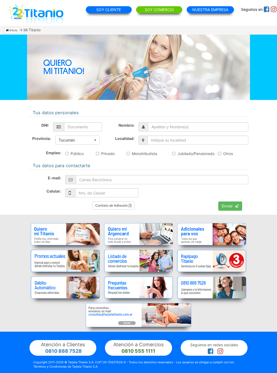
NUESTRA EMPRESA (210, 9)
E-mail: (54, 178)
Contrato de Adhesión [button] (112, 205)
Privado (108, 153)
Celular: (54, 191)
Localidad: (124, 138)
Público (77, 153)
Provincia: (41, 138)
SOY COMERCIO (159, 9)
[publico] (65, 234)
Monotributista (144, 153)
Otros (228, 153)
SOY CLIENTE (108, 9)
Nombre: (126, 125)
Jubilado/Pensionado (196, 153)
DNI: (45, 125)
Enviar (228, 206)
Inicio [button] (13, 30)
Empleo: (53, 152)
